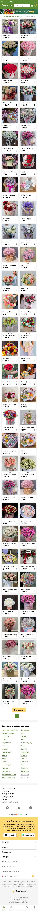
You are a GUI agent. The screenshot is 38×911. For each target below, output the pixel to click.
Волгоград (5, 746)
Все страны (25, 777)
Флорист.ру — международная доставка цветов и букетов (19, 899)
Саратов (24, 749)
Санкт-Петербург (8, 733)
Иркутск (4, 758)
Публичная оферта (8, 866)
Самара (23, 746)
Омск (22, 733)
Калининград (6, 765)
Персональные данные (10, 861)
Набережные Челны (9, 774)
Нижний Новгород (8, 777)
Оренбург (24, 736)
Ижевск (4, 755)
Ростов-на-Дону (26, 743)
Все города (25, 774)
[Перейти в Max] (31, 808)
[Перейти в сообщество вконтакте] (7, 808)
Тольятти (24, 755)
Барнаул (5, 739)
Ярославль (25, 771)
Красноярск (6, 771)
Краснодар (5, 768)
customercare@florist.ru (10, 802)
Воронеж (5, 749)
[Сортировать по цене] (32, 5)
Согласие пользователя (10, 871)
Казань (4, 762)
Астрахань (5, 736)
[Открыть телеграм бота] (19, 808)
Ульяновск (24, 762)
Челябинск (24, 768)
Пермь (23, 739)
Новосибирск (25, 730)
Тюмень (23, 758)
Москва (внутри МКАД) (10, 730)
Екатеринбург (6, 752)
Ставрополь (25, 752)
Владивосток (6, 743)
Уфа (22, 765)
